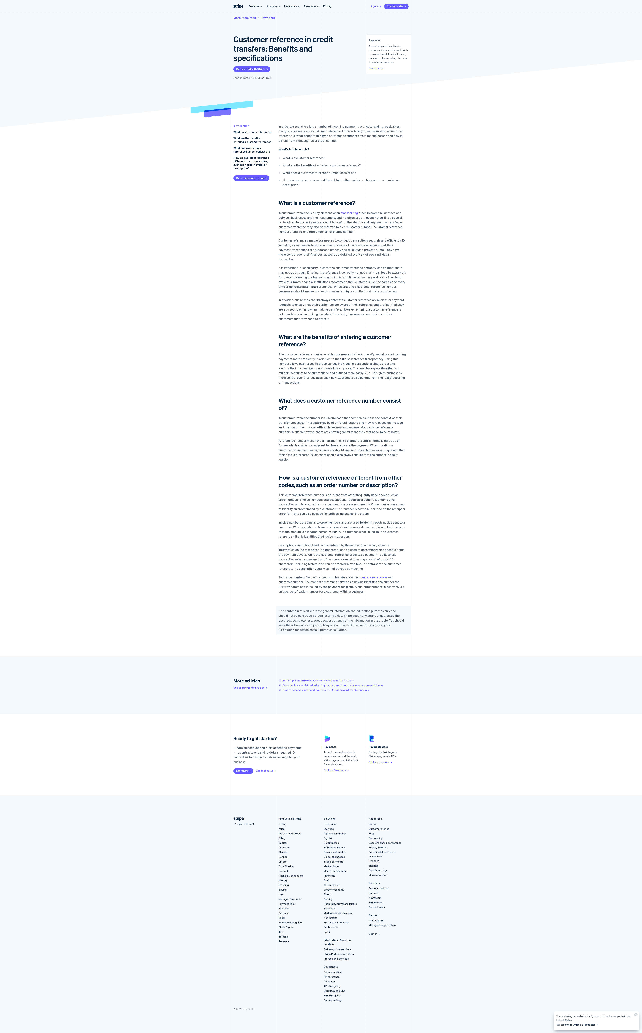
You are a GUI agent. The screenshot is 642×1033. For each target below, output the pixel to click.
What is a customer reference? (252, 132)
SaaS (327, 880)
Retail (327, 932)
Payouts (283, 913)
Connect (283, 856)
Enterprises (330, 824)
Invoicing (284, 885)
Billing (282, 838)
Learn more (376, 68)
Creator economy (334, 889)
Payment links (287, 903)
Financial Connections (291, 875)
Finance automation (335, 852)
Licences (374, 861)
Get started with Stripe (250, 69)
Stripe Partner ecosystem (339, 954)
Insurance (329, 908)
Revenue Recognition (291, 922)
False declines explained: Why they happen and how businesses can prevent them (333, 685)
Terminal (284, 936)
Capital (283, 842)
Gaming (328, 899)
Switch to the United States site (575, 1024)
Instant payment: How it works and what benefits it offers (318, 680)
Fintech (328, 894)
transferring (349, 213)
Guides (373, 824)
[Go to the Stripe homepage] (237, 819)
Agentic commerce (335, 833)
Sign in (374, 6)
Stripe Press (376, 902)
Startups (329, 828)
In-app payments (333, 861)
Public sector (331, 927)
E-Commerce (331, 842)
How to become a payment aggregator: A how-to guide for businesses (326, 690)
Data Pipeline (286, 866)
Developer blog (333, 1000)
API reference (332, 976)
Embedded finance (335, 847)
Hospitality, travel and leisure (340, 903)
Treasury (284, 941)
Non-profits (330, 917)
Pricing (327, 6)
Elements (284, 871)
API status (330, 981)
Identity (283, 880)
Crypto (283, 861)
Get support (376, 920)
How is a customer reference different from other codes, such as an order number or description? (251, 163)
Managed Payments (290, 899)
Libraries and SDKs (334, 990)
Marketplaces (332, 866)
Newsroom (375, 897)
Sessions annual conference (385, 842)
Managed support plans (382, 925)
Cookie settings (378, 870)
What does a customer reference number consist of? (251, 149)
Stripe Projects (332, 995)
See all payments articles (249, 687)
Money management (336, 871)
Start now (242, 770)
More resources (244, 18)
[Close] (635, 1015)
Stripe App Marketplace (337, 949)
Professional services (336, 922)
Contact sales (395, 6)
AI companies (331, 885)
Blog (371, 833)
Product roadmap (379, 888)
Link (281, 894)
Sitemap (374, 865)
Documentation (333, 972)
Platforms (329, 875)
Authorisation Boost (290, 833)
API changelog (332, 986)
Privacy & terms (378, 847)
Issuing (283, 889)
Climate (283, 852)
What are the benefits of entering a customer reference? (252, 140)
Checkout (284, 847)
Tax (281, 932)
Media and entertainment (338, 913)
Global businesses (334, 856)
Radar (282, 917)
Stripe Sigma (286, 927)
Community (375, 838)
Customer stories (379, 828)
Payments (268, 18)
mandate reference (373, 577)
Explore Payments (335, 770)
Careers (373, 893)
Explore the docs (379, 762)
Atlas (282, 828)
